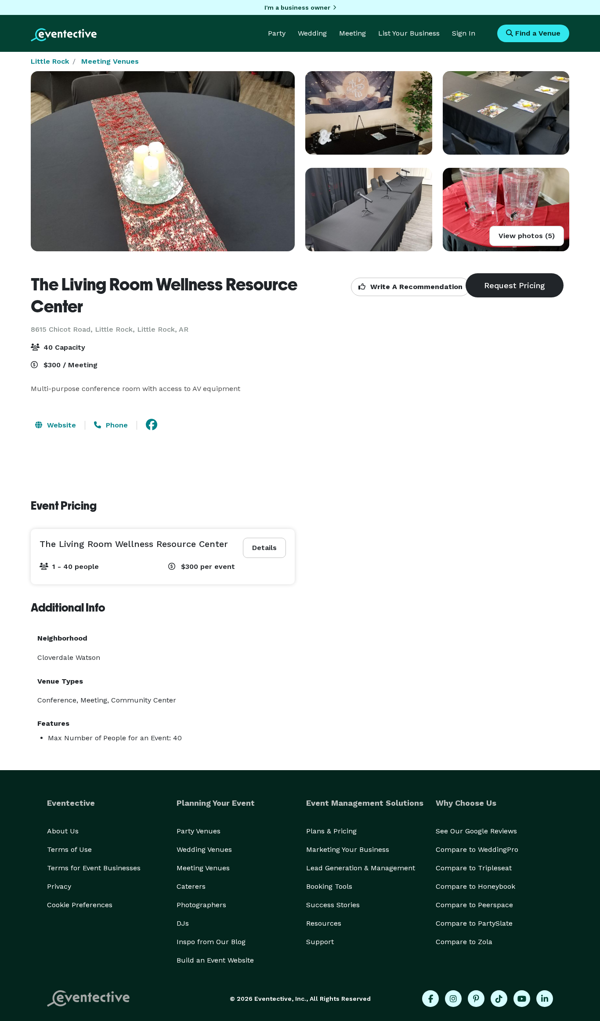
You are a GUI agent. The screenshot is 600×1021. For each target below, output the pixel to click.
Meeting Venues (110, 61)
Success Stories (333, 905)
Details (264, 547)
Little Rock (50, 61)
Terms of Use (69, 849)
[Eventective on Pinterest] (476, 998)
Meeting (352, 33)
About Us (63, 831)
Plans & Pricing (331, 831)
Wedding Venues (204, 849)
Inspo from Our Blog (211, 942)
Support (320, 942)
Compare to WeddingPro (477, 849)
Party (277, 33)
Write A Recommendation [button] (415, 286)
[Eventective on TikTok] (499, 998)
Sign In (463, 33)
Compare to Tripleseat (474, 868)
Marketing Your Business (347, 849)
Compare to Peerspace (474, 905)
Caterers (191, 886)
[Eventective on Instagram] (453, 998)
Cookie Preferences (79, 905)
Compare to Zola (464, 942)
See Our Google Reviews (476, 831)
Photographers (201, 905)
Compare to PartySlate (474, 923)
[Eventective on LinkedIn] (544, 998)
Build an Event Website (215, 960)
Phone (116, 425)
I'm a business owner (297, 7)
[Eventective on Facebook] (430, 998)
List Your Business (409, 33)
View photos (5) (527, 236)
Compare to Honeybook (475, 886)
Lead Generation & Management (360, 868)
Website (60, 425)
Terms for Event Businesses (94, 868)
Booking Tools (329, 886)
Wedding (312, 33)
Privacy (59, 886)
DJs (183, 923)
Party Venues (198, 831)
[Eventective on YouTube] (521, 998)
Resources (323, 923)
